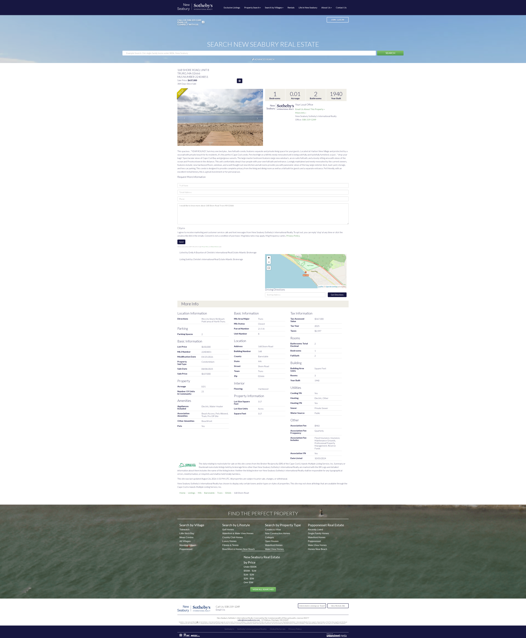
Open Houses (271, 541)
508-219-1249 (194, 20)
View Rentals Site (338, 606)
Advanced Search (264, 59)
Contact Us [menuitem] (341, 7)
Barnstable (209, 492)
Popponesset (185, 549)
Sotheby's (229, 629)
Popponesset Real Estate (326, 525)
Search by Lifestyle (236, 525)
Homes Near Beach (317, 549)
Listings (191, 492)
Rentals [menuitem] (291, 7)
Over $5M (248, 582)
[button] (390, 53)
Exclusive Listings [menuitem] (232, 7)
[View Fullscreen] (269, 268)
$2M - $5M (249, 578)
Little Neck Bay (186, 533)
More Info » (300, 112)
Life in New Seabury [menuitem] (308, 7)
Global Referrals (277, 629)
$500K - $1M (250, 571)
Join (333, 19)
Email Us (182, 22)
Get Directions (337, 295)
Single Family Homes (318, 533)
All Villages (185, 541)
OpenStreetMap (331, 286)
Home (182, 492)
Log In (340, 19)
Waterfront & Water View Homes (237, 533)
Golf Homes (228, 529)
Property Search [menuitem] (251, 7)
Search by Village (191, 525)
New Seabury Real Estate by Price (262, 559)
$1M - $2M (249, 574)
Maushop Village (187, 545)
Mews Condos (186, 537)
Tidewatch (184, 529)
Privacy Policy (293, 235)
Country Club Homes (232, 537)
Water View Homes (274, 549)
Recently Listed (315, 529)
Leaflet (320, 286)
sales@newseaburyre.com (249, 620)
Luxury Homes (229, 541)
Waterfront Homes (273, 545)
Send (181, 242)
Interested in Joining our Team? (312, 606)
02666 (228, 492)
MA (199, 492)
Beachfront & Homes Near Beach (238, 549)
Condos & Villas (273, 529)
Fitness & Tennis (230, 545)
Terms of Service (215, 246)
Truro (219, 492)
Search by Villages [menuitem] (273, 7)
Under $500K (250, 567)
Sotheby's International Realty (252, 629)
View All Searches (263, 589)
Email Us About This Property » (310, 109)
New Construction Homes (277, 533)
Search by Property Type (283, 525)
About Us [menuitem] (325, 7)
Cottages (269, 537)
